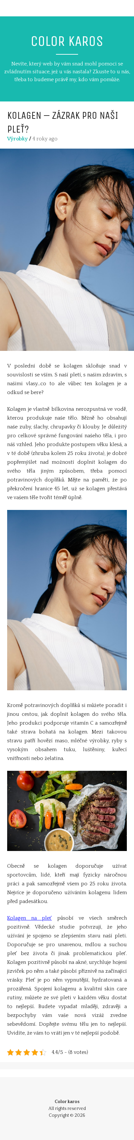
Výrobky (17, 139)
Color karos (67, 41)
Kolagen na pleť (29, 918)
